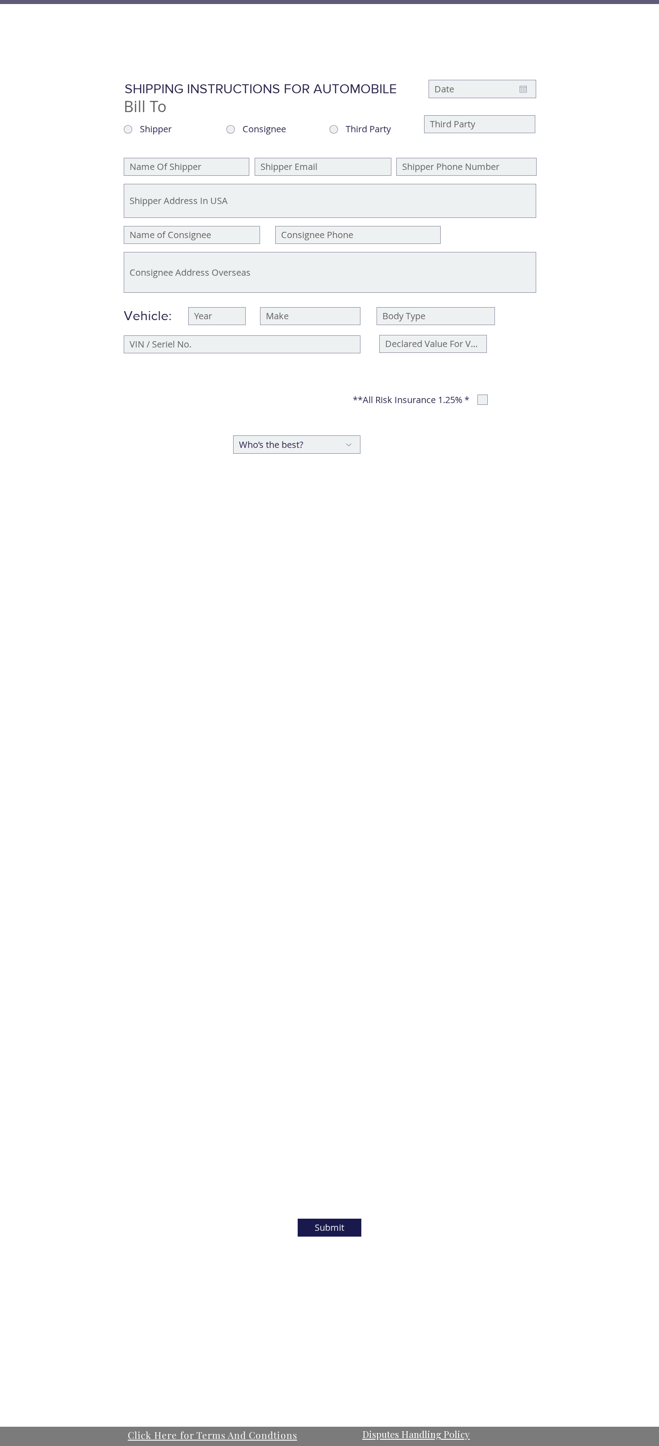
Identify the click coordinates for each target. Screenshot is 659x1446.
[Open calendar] (523, 89)
